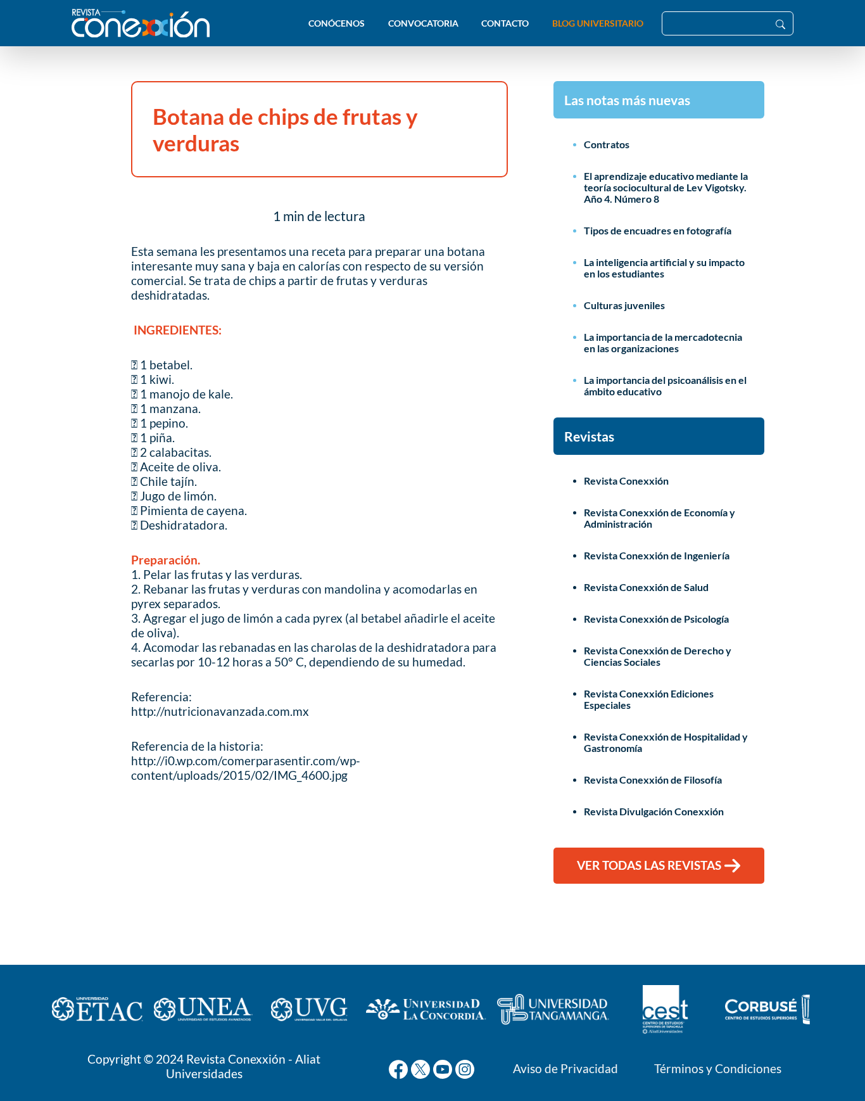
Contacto (505, 23)
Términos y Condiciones (717, 1068)
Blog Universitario (597, 23)
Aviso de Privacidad (565, 1068)
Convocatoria (423, 23)
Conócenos (336, 23)
